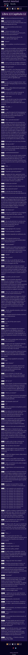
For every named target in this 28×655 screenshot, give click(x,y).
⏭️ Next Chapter (19, 8)
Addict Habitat (11, 2)
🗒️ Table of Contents (14, 8)
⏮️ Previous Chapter (9, 8)
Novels (13, 4)
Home (6, 4)
